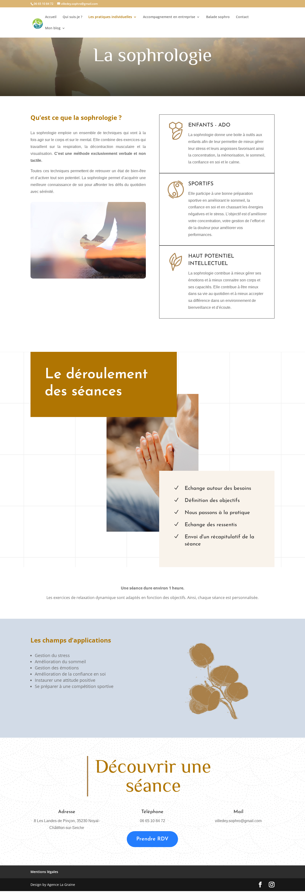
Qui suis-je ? (72, 17)
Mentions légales (44, 871)
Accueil (50, 17)
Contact (242, 17)
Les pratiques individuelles (110, 17)
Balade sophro (218, 17)
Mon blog (53, 28)
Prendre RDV (152, 839)
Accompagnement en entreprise (169, 17)
